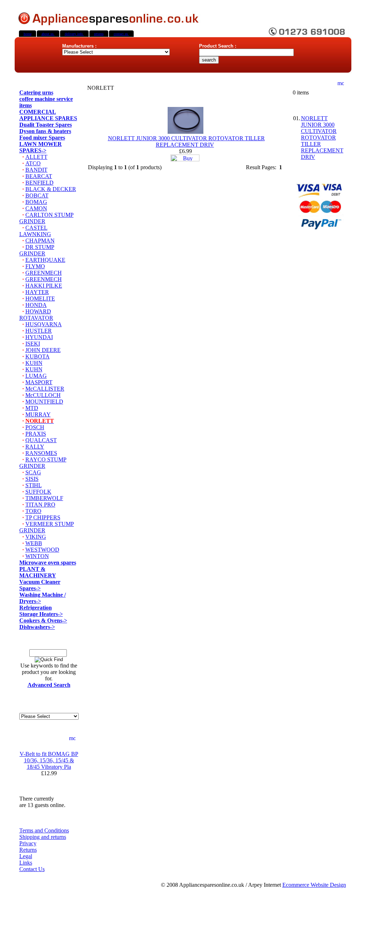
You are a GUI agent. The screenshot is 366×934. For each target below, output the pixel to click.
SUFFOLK (38, 492)
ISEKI (32, 344)
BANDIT (36, 170)
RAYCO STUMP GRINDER (42, 462)
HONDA (36, 305)
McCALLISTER (44, 389)
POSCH (34, 427)
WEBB (33, 543)
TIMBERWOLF (44, 498)
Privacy (27, 843)
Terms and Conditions (44, 830)
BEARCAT (38, 176)
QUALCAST (41, 440)
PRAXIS (35, 434)
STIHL (33, 485)
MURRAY (38, 414)
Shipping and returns (42, 837)
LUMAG (36, 376)
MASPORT (39, 382)
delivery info (74, 34)
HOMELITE (40, 298)
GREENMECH (43, 273)
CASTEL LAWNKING (35, 231)
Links (25, 863)
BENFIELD (39, 183)
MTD (31, 408)
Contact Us (32, 869)
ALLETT (36, 157)
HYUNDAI (39, 337)
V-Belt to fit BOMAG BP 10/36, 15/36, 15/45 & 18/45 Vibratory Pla (49, 760)
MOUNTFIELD (44, 401)
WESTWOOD (42, 550)
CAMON (36, 208)
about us (48, 34)
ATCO (33, 163)
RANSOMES (41, 453)
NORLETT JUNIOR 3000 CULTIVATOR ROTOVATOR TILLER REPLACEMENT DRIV (186, 141)
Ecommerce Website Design (314, 885)
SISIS (32, 479)
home (27, 34)
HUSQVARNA (43, 324)
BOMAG (36, 202)
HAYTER (37, 292)
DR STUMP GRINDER (36, 250)
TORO (33, 511)
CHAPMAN (40, 241)
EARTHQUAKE (45, 260)
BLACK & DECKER (50, 189)
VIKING (35, 537)
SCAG (33, 472)
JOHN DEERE (43, 350)
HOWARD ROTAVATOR (36, 314)
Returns (28, 850)
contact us (121, 34)
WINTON (37, 556)
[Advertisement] (183, 914)
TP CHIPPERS (42, 517)
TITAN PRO (40, 505)
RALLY (34, 447)
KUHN (34, 363)
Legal (25, 856)
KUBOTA (37, 356)
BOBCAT (37, 195)
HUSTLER (38, 331)
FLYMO (35, 266)
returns (99, 34)
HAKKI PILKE (43, 286)
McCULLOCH (43, 395)
